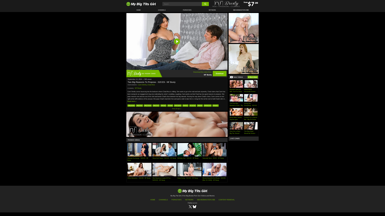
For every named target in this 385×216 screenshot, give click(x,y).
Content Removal (227, 200)
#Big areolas (131, 105)
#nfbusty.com (208, 105)
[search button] (205, 4)
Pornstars (187, 10)
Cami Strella (142, 85)
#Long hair (192, 105)
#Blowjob (163, 105)
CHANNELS (162, 10)
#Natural (200, 105)
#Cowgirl (170, 105)
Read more (131, 101)
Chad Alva (151, 85)
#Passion (215, 105)
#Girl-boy (185, 105)
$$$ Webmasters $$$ (206, 200)
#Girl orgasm (178, 105)
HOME (138, 10)
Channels (163, 200)
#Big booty (139, 105)
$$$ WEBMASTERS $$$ (241, 10)
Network (212, 10)
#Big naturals (148, 105)
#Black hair (156, 105)
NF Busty (138, 88)
